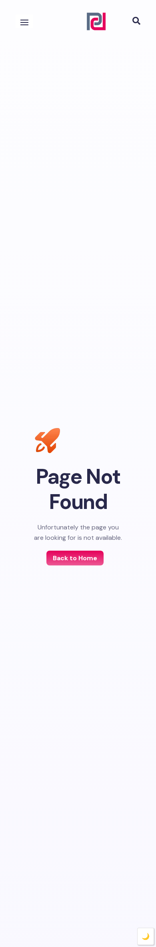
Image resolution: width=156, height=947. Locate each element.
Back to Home (75, 558)
